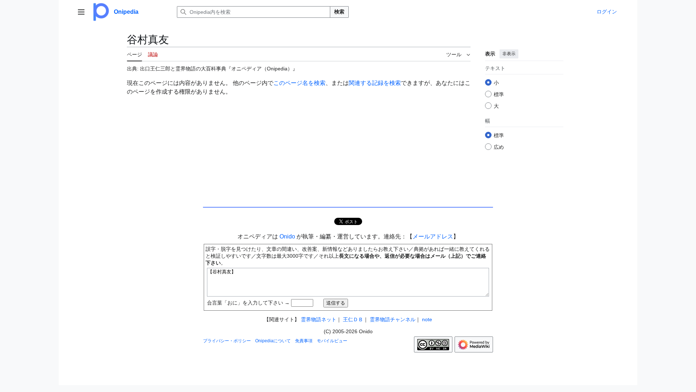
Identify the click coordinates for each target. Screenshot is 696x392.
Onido (287, 236)
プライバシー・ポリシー (227, 340)
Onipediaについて (273, 340)
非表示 (508, 53)
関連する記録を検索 (375, 83)
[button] (81, 12)
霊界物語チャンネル (392, 319)
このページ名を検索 (299, 83)
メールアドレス (433, 236)
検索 (339, 12)
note (427, 319)
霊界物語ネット (318, 319)
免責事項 (303, 340)
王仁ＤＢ (353, 319)
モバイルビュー (332, 340)
